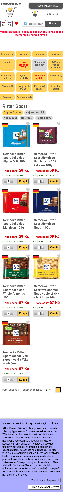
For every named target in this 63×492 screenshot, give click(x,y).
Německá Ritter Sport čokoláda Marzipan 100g (14, 223)
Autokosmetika (25, 97)
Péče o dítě (7, 86)
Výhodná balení (55, 87)
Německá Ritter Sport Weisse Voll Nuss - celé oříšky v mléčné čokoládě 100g (15, 359)
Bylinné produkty (23, 76)
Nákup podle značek (23, 87)
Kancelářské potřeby (7, 76)
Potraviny (56, 54)
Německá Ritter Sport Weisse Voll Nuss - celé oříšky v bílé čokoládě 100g (46, 293)
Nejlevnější (10, 117)
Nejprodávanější (35, 112)
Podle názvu (44, 117)
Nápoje (7, 62)
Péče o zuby (55, 75)
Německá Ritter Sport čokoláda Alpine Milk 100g (14, 157)
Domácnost (7, 54)
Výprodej (7, 97)
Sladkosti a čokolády (40, 63)
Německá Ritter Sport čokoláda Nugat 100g (45, 223)
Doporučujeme (12, 112)
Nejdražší (26, 117)
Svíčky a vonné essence (55, 65)
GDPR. (47, 449)
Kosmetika (39, 54)
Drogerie (23, 54)
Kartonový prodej (39, 87)
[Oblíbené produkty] (16, 23)
